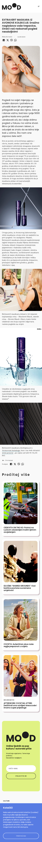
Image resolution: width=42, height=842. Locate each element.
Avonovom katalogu (11, 450)
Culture (6, 801)
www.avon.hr (7, 453)
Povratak (7, 460)
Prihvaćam (21, 836)
